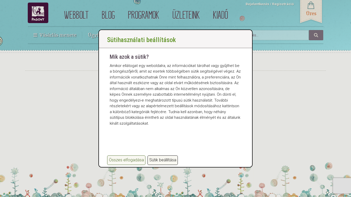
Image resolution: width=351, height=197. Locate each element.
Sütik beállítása (162, 159)
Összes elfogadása (126, 159)
